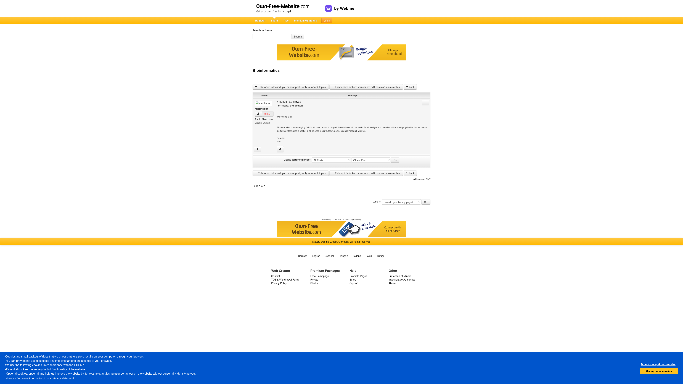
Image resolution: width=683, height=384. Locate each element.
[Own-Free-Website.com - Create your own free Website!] (289, 8)
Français (343, 256)
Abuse (392, 283)
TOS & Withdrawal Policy (285, 279)
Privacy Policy (279, 283)
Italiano (357, 256)
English (316, 256)
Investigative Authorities (402, 279)
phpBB (335, 219)
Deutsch (302, 256)
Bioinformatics (266, 70)
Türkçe (381, 256)
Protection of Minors (400, 276)
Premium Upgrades (305, 20)
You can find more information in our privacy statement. (40, 378)
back (411, 87)
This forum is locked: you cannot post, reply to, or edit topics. (291, 87)
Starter (314, 283)
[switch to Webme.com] (339, 5)
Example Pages (358, 276)
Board (274, 20)
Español (329, 256)
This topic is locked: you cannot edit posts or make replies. (367, 87)
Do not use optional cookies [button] (658, 364)
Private (314, 279)
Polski (369, 256)
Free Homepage (319, 276)
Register (260, 20)
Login (327, 20)
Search (298, 36)
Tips (286, 20)
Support (354, 283)
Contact (275, 276)
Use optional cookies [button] (659, 371)
